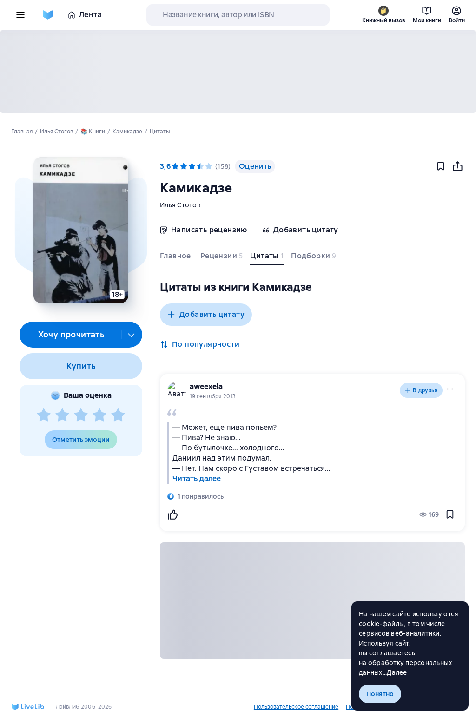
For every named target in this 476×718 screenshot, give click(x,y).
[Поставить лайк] (172, 514)
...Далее (395, 672)
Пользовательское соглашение (296, 707)
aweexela (206, 386)
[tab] (176, 257)
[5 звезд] (118, 415)
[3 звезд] (80, 415)
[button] (80, 230)
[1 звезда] (43, 415)
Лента (90, 15)
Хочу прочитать (71, 334)
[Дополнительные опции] (131, 335)
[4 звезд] (99, 415)
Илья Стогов (180, 205)
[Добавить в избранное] (440, 166)
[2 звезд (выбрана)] (183, 166)
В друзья (425, 390)
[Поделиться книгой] (457, 166)
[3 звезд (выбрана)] (192, 166)
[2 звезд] (62, 415)
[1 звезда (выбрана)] (175, 166)
